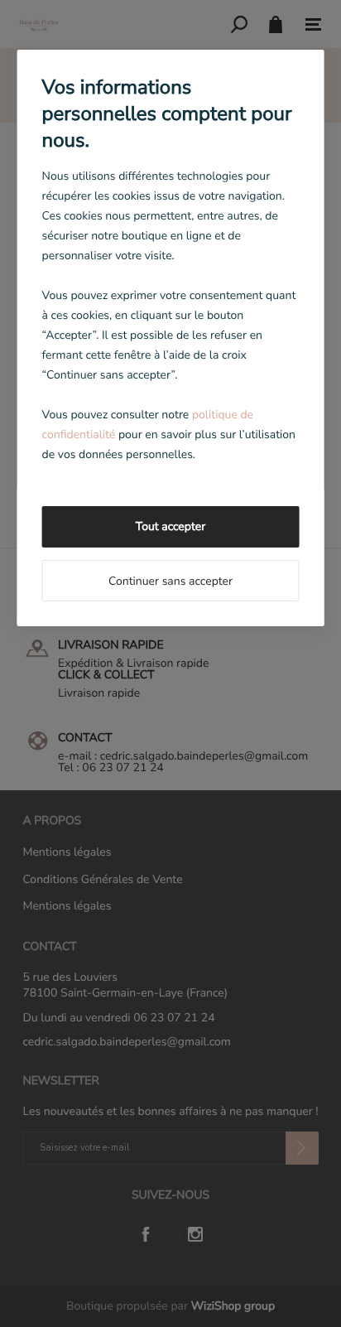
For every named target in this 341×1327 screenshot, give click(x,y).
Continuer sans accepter (170, 581)
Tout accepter (170, 526)
